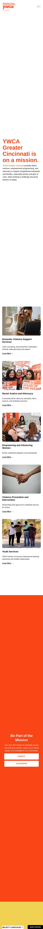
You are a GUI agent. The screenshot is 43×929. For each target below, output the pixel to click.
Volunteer (21, 764)
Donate (21, 756)
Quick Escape (35, 927)
